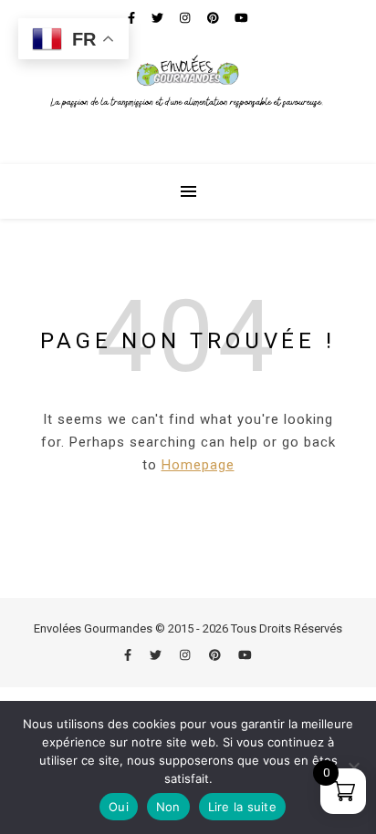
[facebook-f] (129, 655)
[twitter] (157, 655)
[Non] (353, 767)
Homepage (198, 465)
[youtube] (245, 655)
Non (168, 806)
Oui (119, 806)
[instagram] (186, 655)
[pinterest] (216, 655)
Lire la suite (242, 806)
